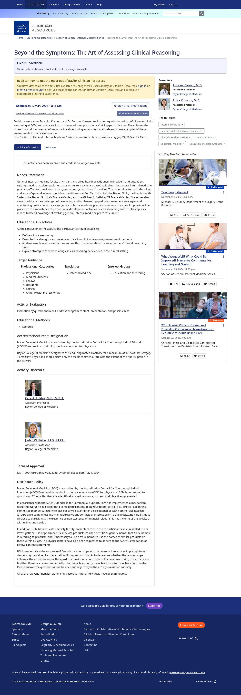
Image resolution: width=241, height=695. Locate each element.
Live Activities (48, 639)
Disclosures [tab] (50, 147)
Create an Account (191, 625)
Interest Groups (79, 13)
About (88, 4)
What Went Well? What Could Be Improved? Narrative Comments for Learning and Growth (186, 260)
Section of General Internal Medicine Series (80, 37)
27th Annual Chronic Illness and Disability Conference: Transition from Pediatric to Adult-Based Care (187, 329)
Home (20, 4)
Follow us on (186, 638)
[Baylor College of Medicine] (35, 28)
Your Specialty (60, 13)
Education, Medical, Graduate (206, 143)
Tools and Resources (53, 655)
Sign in (142, 86)
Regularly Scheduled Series (57, 645)
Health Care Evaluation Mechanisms (180, 131)
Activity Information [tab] (28, 147)
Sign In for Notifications (132, 105)
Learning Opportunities (40, 37)
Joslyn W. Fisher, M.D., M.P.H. (45, 440)
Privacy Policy (204, 681)
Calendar (54, 4)
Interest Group (21, 634)
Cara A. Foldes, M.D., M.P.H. (44, 398)
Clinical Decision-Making (174, 137)
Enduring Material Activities (57, 650)
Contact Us (90, 645)
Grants (44, 660)
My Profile (159, 4)
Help (99, 4)
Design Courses (72, 4)
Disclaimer (165, 681)
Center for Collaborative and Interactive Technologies (117, 629)
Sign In (173, 4)
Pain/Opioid (19, 645)
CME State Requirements (145, 13)
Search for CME (37, 4)
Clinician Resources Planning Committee (109, 634)
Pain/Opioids (107, 13)
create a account (30, 90)
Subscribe (154, 606)
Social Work (123, 13)
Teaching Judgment (174, 192)
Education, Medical (171, 143)
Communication (204, 137)
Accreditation (48, 634)
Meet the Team (49, 629)
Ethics (94, 13)
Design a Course (50, 624)
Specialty (17, 629)
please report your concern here (187, 672)
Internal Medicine (170, 124)
